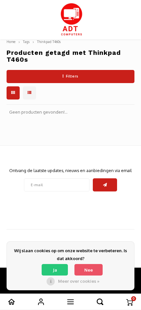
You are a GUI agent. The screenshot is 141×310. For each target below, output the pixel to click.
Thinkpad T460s (49, 41)
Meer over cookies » (78, 281)
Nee (88, 270)
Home (11, 41)
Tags (26, 41)
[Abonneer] (105, 184)
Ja (55, 270)
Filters (72, 76)
